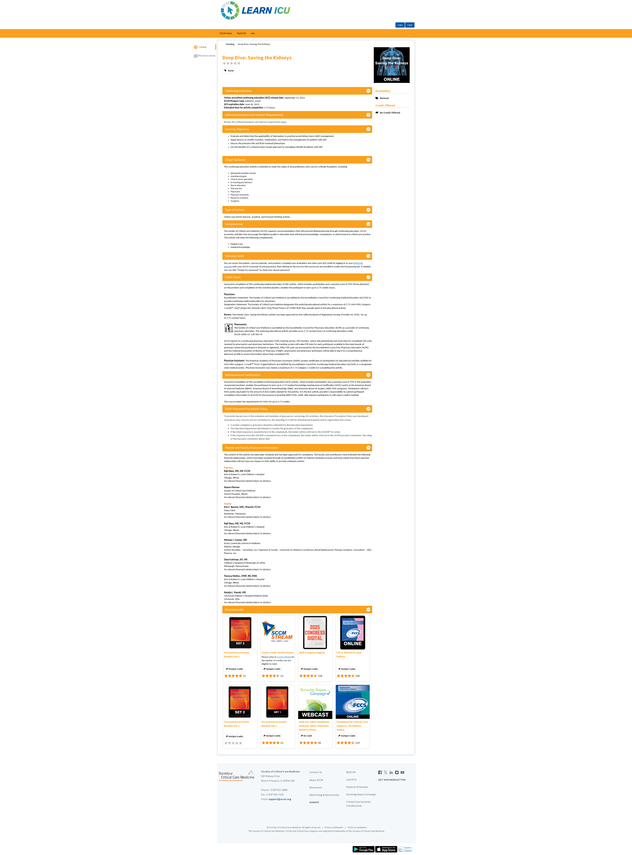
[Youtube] (402, 772)
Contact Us (315, 772)
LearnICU (351, 779)
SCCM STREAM (284, 656)
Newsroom (315, 787)
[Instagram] (397, 772)
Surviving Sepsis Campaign (361, 794)
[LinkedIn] (391, 772)
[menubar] (237, 33)
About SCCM (316, 780)
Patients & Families (357, 787)
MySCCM (241, 33)
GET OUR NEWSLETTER (392, 779)
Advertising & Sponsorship (324, 794)
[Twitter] (385, 772)
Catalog (230, 44)
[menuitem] (226, 33)
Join (253, 33)
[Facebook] (380, 772)
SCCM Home (226, 33)
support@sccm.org (280, 799)
